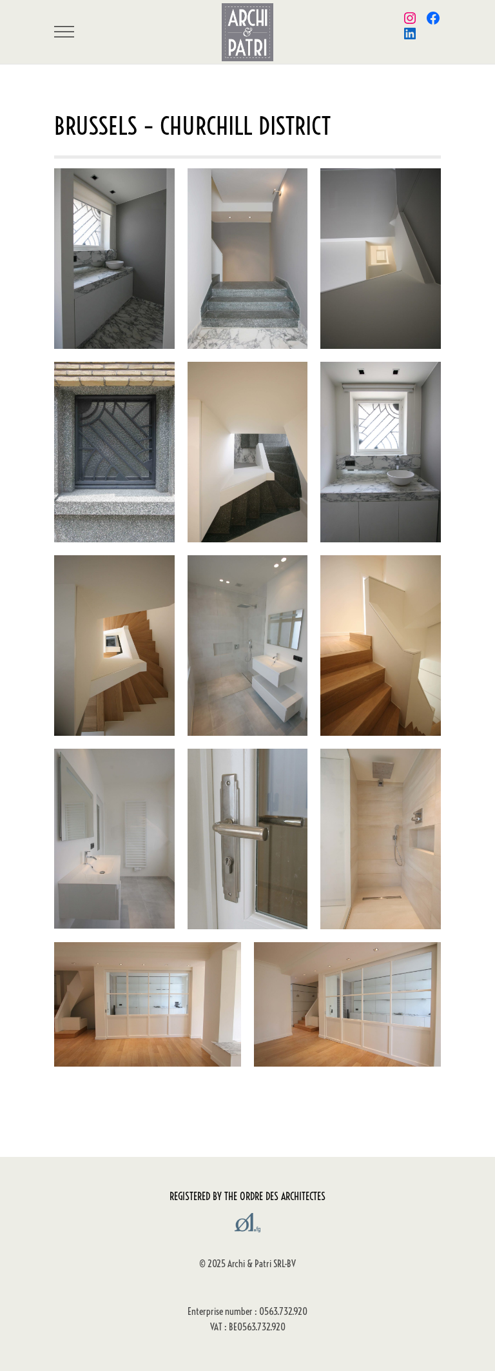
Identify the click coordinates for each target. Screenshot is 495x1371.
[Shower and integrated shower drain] (380, 839)
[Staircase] (380, 258)
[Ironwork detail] (114, 452)
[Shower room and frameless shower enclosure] (248, 645)
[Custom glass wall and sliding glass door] (147, 1004)
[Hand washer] (380, 452)
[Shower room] (114, 839)
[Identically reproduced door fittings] (248, 839)
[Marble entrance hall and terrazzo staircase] (248, 258)
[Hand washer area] (114, 258)
